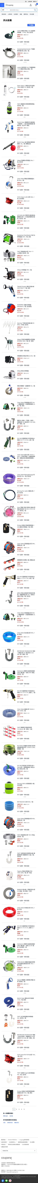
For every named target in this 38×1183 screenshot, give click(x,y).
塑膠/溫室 (5, 1116)
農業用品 (26, 14)
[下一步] (27, 1109)
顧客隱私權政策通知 (23, 1141)
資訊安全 (3, 1144)
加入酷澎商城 (25, 1144)
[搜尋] (35, 10)
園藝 (21, 14)
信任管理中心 (12, 1141)
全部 (3, 10)
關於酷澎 (3, 1139)
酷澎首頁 (4, 14)
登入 (26, 1)
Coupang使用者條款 (24, 1139)
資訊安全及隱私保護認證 (14, 1144)
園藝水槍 (16, 1122)
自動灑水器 (9, 1122)
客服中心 (35, 1)
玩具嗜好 (16, 14)
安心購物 (32, 1141)
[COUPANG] (6, 1158)
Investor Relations (12, 1139)
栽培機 (11, 1116)
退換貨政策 (4, 1141)
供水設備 (32, 14)
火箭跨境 (10, 14)
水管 (4, 1122)
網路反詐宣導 (4, 1146)
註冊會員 (30, 1)
